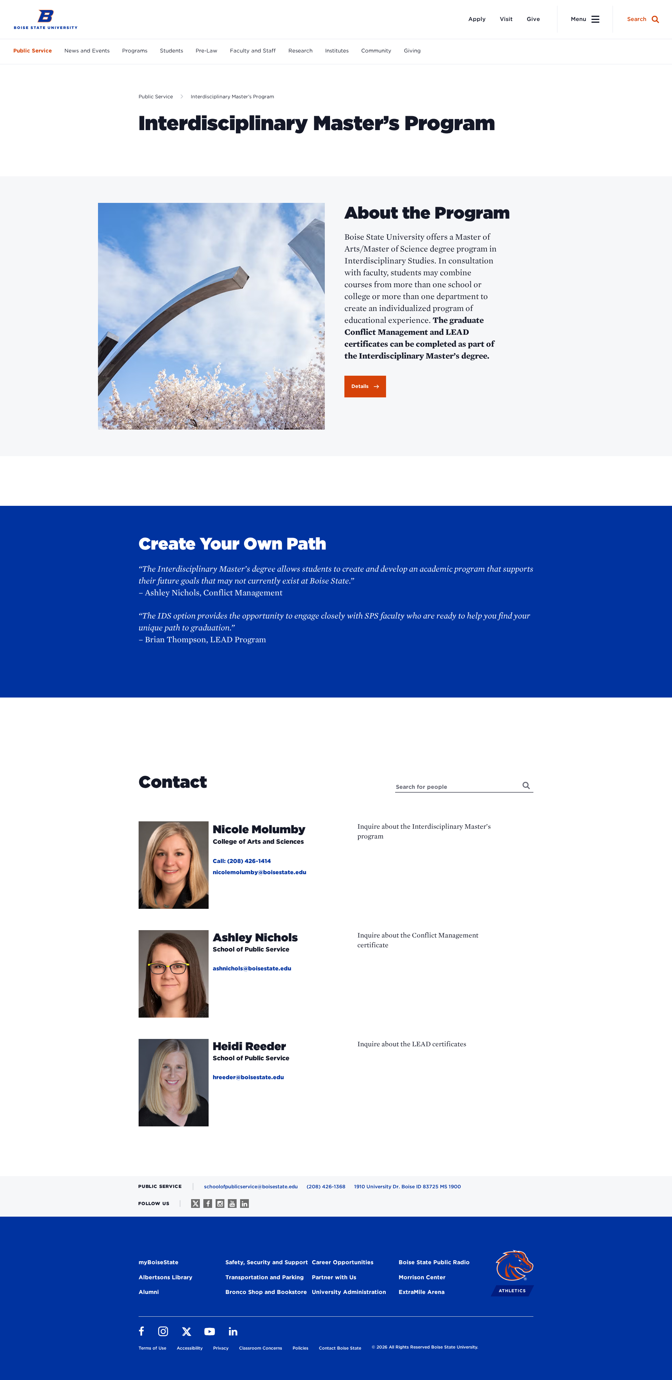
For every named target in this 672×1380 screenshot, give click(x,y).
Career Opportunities (342, 1262)
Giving (412, 51)
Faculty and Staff (253, 51)
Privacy (221, 1348)
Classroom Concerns (260, 1348)
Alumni (149, 1292)
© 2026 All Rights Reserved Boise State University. (425, 1347)
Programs (134, 51)
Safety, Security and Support (266, 1262)
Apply (477, 19)
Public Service (32, 51)
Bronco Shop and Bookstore (266, 1292)
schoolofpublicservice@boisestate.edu (251, 1186)
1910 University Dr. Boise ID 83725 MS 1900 (407, 1186)
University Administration (349, 1292)
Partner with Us (334, 1277)
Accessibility (190, 1348)
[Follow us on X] (195, 1203)
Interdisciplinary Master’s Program (232, 96)
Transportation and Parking (264, 1277)
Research (300, 51)
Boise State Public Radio (434, 1262)
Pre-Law (206, 51)
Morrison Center (422, 1277)
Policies (300, 1348)
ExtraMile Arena (421, 1292)
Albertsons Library (165, 1277)
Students (171, 51)
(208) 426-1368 (326, 1186)
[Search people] (526, 785)
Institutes (337, 51)
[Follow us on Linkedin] (244, 1203)
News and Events (87, 51)
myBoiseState (158, 1262)
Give (533, 19)
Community (376, 51)
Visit (506, 19)
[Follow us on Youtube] (232, 1203)
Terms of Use (152, 1348)
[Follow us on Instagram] (220, 1203)
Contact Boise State (340, 1348)
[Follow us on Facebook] (207, 1203)
